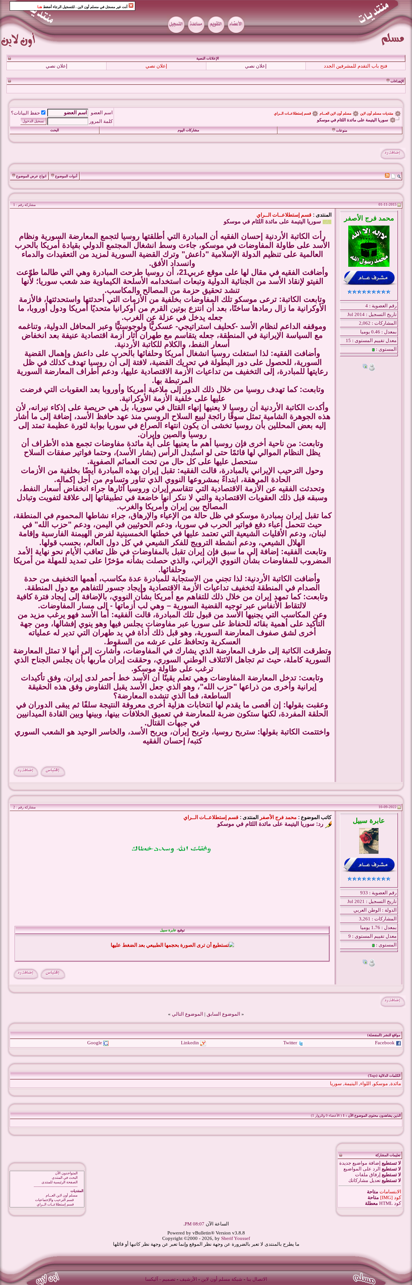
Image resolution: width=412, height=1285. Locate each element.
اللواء (365, 1083)
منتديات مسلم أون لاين (376, 113)
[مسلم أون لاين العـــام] (47, 1195)
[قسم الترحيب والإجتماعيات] (47, 1200)
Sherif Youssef (235, 1238)
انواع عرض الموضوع (31, 176)
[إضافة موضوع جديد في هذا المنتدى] (393, 176)
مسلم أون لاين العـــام (335, 113)
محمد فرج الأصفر (278, 817)
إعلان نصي (256, 66)
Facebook (385, 1042)
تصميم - (167, 1279)
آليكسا (151, 1279)
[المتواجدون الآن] (47, 1173)
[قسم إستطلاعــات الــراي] (47, 1204)
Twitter (290, 1042)
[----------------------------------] (47, 1187)
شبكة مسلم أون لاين (221, 1279)
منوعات (341, 130)
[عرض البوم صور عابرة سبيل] (365, 962)
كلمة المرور (101, 121)
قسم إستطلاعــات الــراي (292, 113)
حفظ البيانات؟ (25, 113)
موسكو (380, 1083)
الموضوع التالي (187, 1014)
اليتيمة (351, 1083)
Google (94, 1042)
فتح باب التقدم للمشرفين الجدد (355, 66)
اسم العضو (102, 112)
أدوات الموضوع (66, 176)
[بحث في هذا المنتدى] (399, 176)
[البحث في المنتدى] (47, 1178)
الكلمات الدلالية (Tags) (384, 1075)
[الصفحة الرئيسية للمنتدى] (47, 1182)
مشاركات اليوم (188, 130)
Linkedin (190, 1042)
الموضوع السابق (223, 1014)
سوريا (336, 1083)
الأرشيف (188, 1279)
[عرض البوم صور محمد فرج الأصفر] (365, 367)
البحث (54, 130)
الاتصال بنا (257, 1279)
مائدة (395, 1083)
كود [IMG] (390, 1197)
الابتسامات (390, 1191)
